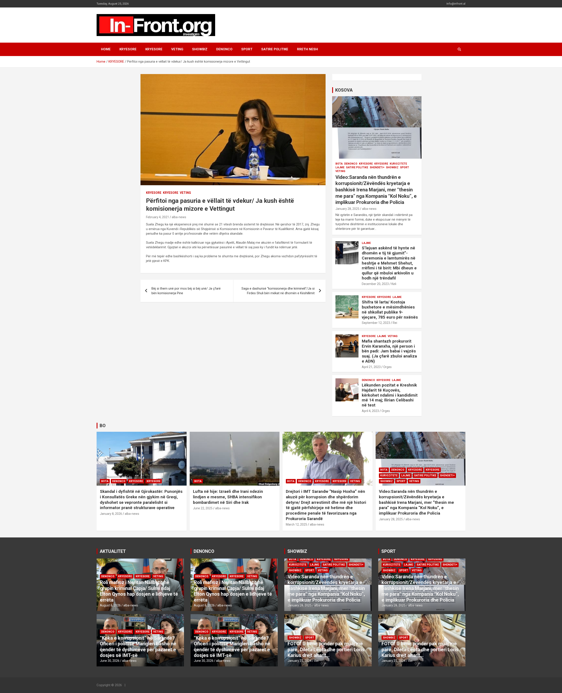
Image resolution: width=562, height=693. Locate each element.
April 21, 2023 (371, 367)
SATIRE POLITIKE (274, 49)
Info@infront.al (456, 3)
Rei (395, 323)
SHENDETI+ (377, 167)
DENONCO (224, 49)
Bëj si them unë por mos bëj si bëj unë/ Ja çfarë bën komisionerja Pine (186, 291)
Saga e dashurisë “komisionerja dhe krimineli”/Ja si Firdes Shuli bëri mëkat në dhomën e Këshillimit (278, 291)
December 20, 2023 (375, 284)
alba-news (179, 217)
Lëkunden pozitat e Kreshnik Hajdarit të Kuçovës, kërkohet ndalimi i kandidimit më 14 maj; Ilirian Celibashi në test (390, 395)
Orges (387, 367)
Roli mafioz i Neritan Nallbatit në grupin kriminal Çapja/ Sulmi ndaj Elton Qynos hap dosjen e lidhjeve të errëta (139, 591)
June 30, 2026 (109, 660)
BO (103, 425)
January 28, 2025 (347, 208)
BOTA (339, 163)
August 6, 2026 (110, 605)
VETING (177, 49)
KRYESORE (128, 49)
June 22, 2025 (203, 508)
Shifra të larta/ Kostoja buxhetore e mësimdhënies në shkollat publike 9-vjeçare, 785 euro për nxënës (390, 309)
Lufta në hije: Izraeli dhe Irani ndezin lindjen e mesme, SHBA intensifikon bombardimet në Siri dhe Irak (228, 497)
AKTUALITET (113, 551)
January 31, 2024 (300, 660)
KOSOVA (344, 90)
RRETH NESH (307, 49)
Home (106, 49)
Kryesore (153, 49)
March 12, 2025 (296, 524)
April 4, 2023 (370, 411)
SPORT (246, 49)
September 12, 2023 (376, 323)
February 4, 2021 (157, 217)
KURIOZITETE (398, 163)
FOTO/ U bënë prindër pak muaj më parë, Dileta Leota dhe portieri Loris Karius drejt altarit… (326, 649)
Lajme (339, 167)
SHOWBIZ (199, 49)
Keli (393, 284)
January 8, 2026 (111, 513)
